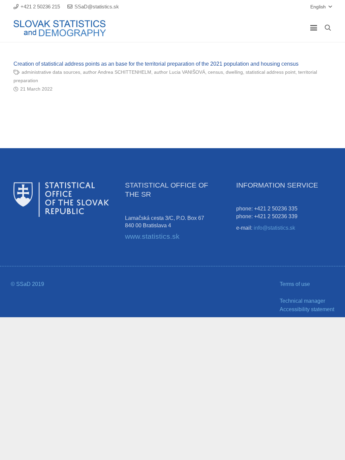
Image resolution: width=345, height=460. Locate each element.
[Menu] (313, 28)
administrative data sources (51, 72)
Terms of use (295, 284)
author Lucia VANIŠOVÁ (179, 72)
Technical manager (302, 301)
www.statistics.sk (152, 236)
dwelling (234, 72)
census (215, 72)
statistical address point (270, 72)
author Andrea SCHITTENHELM (117, 72)
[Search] (328, 27)
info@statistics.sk (274, 228)
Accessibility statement (307, 309)
